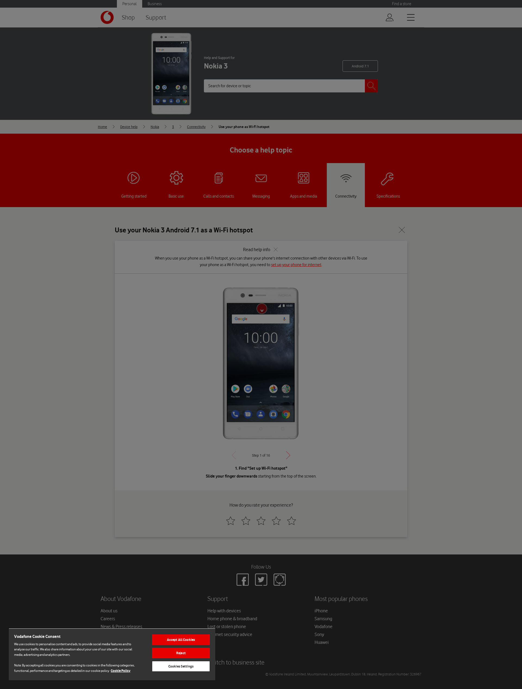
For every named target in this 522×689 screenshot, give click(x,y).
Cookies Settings (181, 666)
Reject (181, 653)
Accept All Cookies (181, 640)
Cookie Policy (120, 671)
